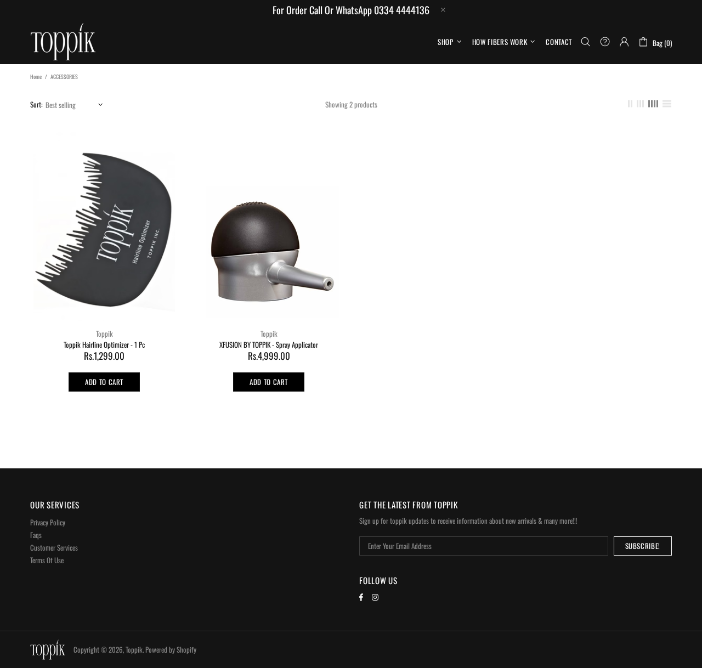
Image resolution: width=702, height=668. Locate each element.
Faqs (36, 535)
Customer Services (54, 547)
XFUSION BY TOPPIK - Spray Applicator (268, 344)
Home (36, 76)
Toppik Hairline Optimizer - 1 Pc (104, 344)
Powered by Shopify (170, 649)
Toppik (63, 41)
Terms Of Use (47, 560)
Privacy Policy (47, 522)
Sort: (36, 104)
